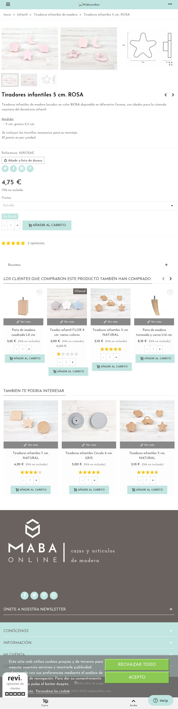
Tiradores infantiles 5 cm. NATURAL (110, 332)
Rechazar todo (137, 665)
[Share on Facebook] (13, 168)
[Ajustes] (170, 4)
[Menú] (7, 4)
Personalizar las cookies (53, 691)
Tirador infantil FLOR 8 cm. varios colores (67, 332)
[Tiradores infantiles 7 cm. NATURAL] (30, 420)
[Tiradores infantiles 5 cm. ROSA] (170, 64)
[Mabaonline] (89, 4)
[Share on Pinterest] (30, 168)
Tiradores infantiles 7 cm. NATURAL (31, 456)
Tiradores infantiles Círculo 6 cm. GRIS (88, 456)
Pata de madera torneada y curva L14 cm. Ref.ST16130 (154, 335)
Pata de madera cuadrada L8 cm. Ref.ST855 (23, 335)
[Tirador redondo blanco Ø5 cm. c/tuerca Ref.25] (172, 95)
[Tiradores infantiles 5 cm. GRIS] (165, 95)
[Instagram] (21, 168)
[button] (163, 279)
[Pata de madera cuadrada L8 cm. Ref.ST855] (23, 303)
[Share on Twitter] (5, 168)
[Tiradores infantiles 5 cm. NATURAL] (110, 303)
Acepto (137, 677)
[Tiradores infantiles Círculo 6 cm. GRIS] (89, 420)
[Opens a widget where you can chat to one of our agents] (160, 701)
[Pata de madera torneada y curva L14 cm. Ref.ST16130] (154, 303)
